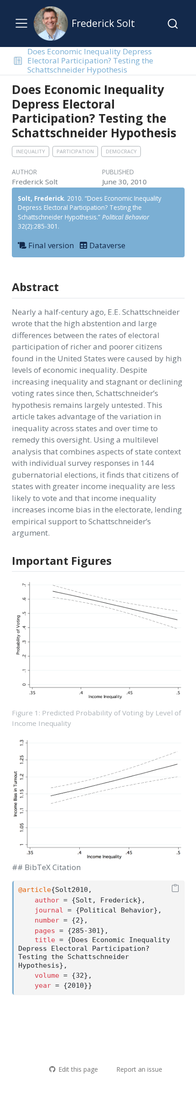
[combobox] (173, 23)
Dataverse (106, 245)
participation (75, 151)
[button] (18, 61)
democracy (121, 151)
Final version (50, 245)
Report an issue (139, 1069)
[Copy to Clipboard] (175, 888)
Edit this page (78, 1069)
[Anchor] (66, 286)
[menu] (21, 23)
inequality (30, 151)
